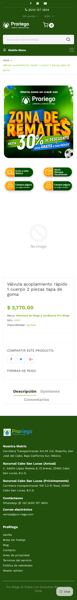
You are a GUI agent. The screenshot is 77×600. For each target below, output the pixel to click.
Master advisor (13, 570)
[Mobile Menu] (71, 50)
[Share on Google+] (31, 359)
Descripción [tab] (24, 391)
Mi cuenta (29, 16)
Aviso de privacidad (16, 555)
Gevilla (7, 534)
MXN (47, 16)
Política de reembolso (17, 565)
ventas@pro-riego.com (18, 514)
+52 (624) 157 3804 (34, 502)
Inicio (6, 60)
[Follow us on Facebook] (11, 359)
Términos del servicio (17, 560)
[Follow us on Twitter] (21, 359)
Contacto (9, 550)
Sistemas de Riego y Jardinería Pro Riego (42, 315)
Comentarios (36, 399)
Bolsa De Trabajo (14, 539)
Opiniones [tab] (50, 391)
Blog (5, 545)
